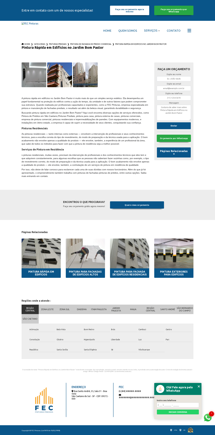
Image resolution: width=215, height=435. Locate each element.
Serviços (150, 30)
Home (107, 30)
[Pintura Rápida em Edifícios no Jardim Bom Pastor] (34, 74)
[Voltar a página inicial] (30, 30)
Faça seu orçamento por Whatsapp (174, 10)
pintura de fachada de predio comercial (90, 44)
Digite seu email (174, 84)
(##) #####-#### (131, 391)
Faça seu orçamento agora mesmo (129, 10)
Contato (174, 30)
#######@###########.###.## (138, 397)
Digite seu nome (174, 74)
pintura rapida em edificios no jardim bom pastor (141, 44)
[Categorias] (189, 30)
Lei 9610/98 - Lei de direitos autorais (118, 371)
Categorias (39, 44)
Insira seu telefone (166, 400)
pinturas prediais (57, 44)
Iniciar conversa (178, 412)
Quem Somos (127, 30)
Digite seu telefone (173, 93)
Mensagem (174, 103)
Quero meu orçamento (137, 205)
